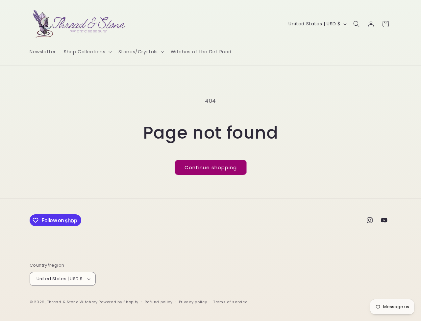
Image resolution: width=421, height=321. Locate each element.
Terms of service (230, 302)
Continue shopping (211, 167)
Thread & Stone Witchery (72, 302)
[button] (87, 52)
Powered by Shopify (118, 302)
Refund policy (159, 302)
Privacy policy (193, 302)
